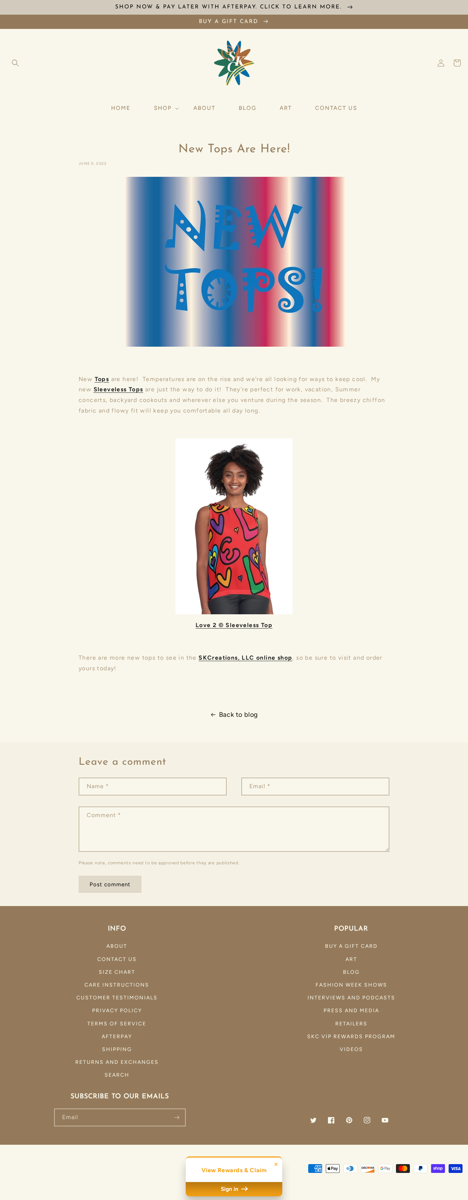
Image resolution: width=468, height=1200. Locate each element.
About (116, 946)
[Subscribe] (177, 1117)
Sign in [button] (230, 1189)
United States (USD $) (39, 1176)
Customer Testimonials (117, 998)
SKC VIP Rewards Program (351, 1036)
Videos (351, 1049)
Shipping (117, 1049)
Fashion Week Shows (351, 985)
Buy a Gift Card (351, 946)
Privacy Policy (117, 1010)
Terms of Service (116, 1024)
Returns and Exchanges (117, 1062)
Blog (351, 972)
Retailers (351, 1024)
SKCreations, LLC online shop (245, 657)
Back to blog (238, 715)
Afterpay (117, 1036)
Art (351, 959)
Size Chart (117, 972)
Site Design (375, 1177)
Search (117, 1075)
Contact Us (117, 959)
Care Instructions (116, 985)
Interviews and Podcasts (351, 998)
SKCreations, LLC (324, 1177)
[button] (15, 63)
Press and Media (351, 1010)
